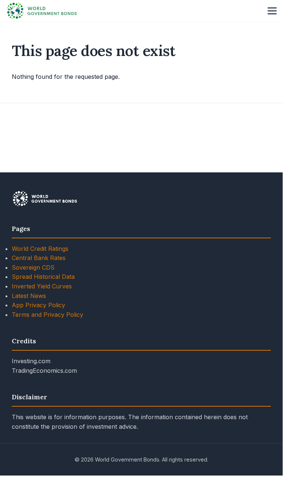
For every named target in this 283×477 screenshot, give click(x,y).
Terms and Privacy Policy (47, 314)
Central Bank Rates (39, 258)
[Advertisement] (141, 138)
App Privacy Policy (38, 305)
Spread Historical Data (43, 276)
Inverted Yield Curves (42, 286)
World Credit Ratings (40, 248)
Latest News (29, 295)
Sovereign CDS (33, 267)
